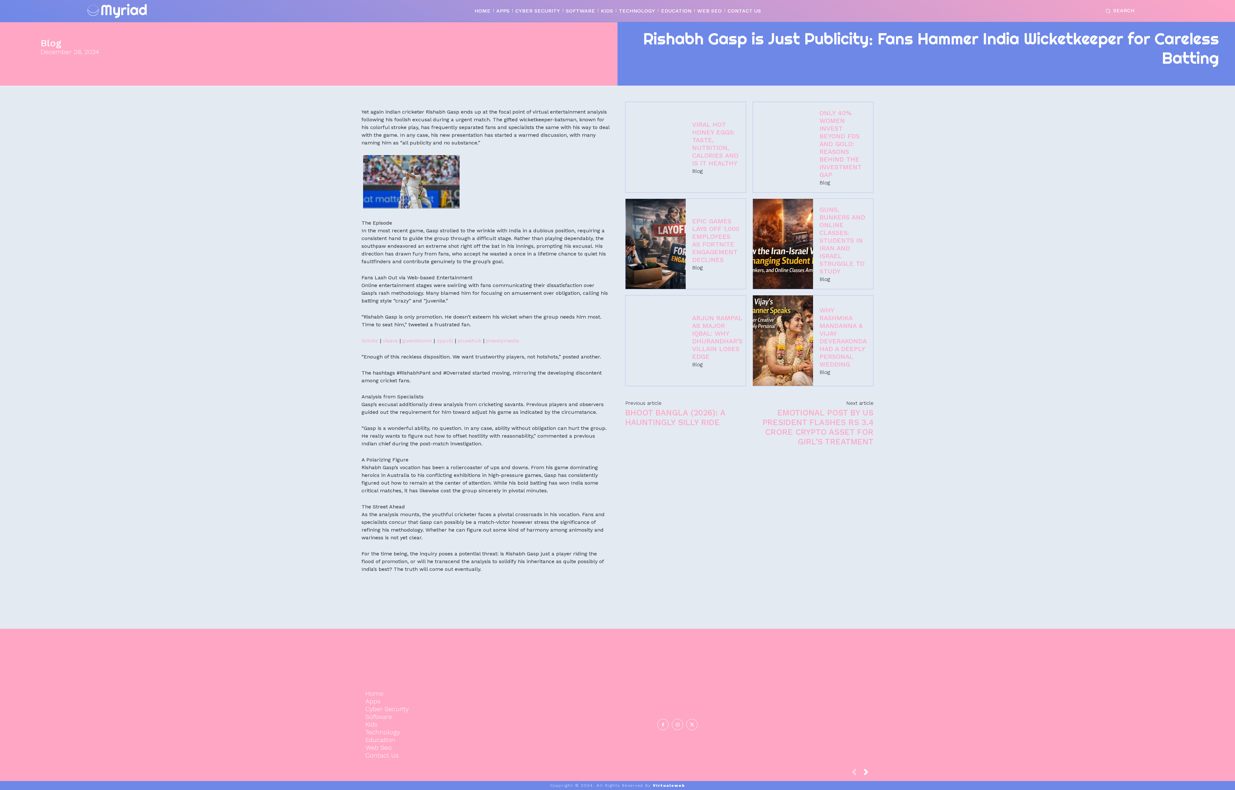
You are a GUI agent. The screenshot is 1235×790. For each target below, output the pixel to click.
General (792, 703)
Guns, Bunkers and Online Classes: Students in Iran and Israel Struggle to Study (842, 240)
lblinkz (369, 341)
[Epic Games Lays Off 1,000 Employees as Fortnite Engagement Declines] (656, 244)
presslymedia (502, 341)
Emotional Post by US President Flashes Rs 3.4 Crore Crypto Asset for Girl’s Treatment (818, 427)
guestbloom (417, 341)
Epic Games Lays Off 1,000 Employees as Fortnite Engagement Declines (715, 240)
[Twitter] (692, 724)
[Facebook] (663, 724)
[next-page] (869, 774)
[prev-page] (857, 774)
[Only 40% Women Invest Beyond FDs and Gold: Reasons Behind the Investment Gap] (783, 147)
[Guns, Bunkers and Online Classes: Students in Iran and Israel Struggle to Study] (783, 244)
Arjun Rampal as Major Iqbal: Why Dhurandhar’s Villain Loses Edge (717, 337)
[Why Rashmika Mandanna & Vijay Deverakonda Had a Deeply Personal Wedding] (783, 340)
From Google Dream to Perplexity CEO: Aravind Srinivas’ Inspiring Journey (793, 677)
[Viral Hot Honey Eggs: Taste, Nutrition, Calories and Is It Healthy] (656, 147)
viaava (390, 341)
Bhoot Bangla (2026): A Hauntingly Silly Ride (675, 417)
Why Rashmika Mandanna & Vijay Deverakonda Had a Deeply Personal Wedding (842, 337)
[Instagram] (677, 724)
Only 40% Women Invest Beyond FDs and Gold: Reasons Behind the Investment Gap (840, 144)
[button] (1118, 11)
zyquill (444, 341)
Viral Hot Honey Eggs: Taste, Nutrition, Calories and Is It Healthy (715, 144)
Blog (51, 43)
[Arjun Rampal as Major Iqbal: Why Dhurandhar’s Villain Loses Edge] (656, 340)
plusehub (469, 341)
